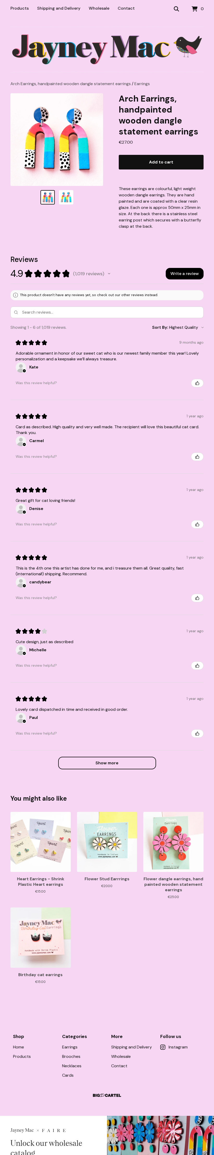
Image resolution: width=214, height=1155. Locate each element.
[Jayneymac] (107, 49)
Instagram (178, 1047)
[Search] (176, 9)
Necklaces (71, 1066)
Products (19, 8)
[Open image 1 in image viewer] (56, 139)
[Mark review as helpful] (197, 383)
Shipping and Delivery (58, 8)
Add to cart (161, 162)
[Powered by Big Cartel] (107, 1095)
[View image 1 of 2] (47, 197)
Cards (68, 1075)
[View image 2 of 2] (66, 197)
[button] (109, 274)
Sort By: (160, 327)
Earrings (142, 83)
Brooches (71, 1056)
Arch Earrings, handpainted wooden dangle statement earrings (70, 83)
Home (18, 1047)
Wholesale (99, 8)
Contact (126, 8)
